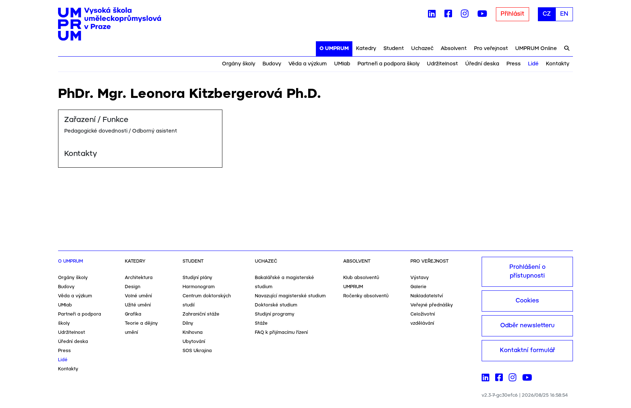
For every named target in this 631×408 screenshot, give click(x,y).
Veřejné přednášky (431, 305)
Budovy (272, 63)
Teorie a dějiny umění (141, 328)
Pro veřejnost (491, 48)
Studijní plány (197, 278)
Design (132, 287)
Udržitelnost (442, 63)
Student (393, 48)
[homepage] (109, 24)
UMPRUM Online (536, 48)
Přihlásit (512, 14)
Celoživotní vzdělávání (422, 318)
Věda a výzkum (307, 63)
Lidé (533, 63)
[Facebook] (448, 15)
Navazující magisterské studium (290, 296)
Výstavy (419, 278)
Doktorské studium (276, 305)
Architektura (139, 278)
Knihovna (193, 333)
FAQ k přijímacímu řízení (281, 333)
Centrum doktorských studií (207, 300)
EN (564, 14)
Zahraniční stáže (201, 314)
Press (513, 63)
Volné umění (138, 296)
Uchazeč (422, 48)
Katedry (366, 48)
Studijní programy (274, 314)
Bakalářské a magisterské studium (284, 282)
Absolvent (454, 48)
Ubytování (194, 342)
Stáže (261, 323)
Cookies (527, 301)
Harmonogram (199, 287)
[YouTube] (482, 15)
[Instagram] (465, 15)
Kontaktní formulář (527, 350)
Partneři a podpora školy (388, 63)
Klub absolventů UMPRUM (361, 282)
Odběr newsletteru (527, 325)
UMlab (342, 63)
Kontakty (557, 63)
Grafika (133, 314)
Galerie (418, 287)
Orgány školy (238, 63)
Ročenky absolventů (366, 296)
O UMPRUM (334, 48)
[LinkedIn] (432, 15)
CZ (547, 14)
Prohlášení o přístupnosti (527, 271)
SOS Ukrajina (197, 351)
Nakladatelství (426, 296)
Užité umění (138, 305)
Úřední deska (482, 63)
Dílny (188, 323)
